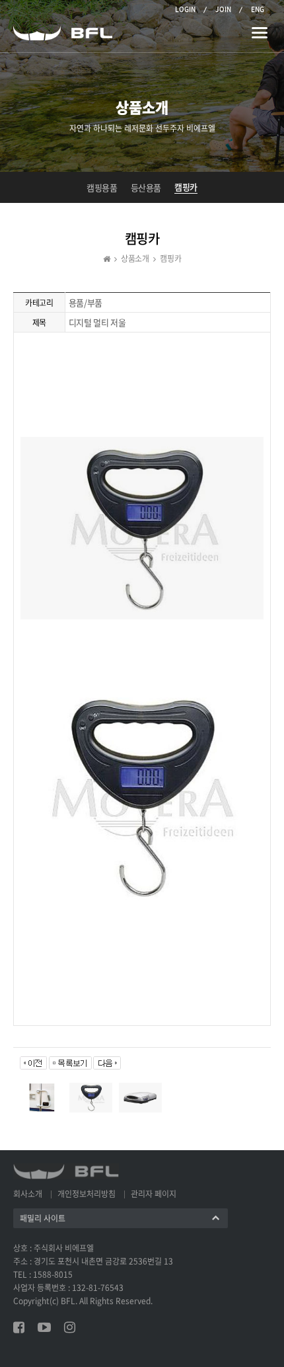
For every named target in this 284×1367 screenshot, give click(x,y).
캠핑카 (185, 187)
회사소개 (27, 1194)
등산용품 (146, 188)
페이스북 (18, 1327)
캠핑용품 (102, 188)
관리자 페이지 (153, 1194)
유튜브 (44, 1327)
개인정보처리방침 (86, 1194)
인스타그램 (69, 1327)
